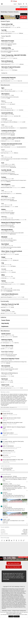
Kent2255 (17, 254)
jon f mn (18, 27)
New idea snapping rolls (5, 27)
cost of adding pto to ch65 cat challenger (9, 122)
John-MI (4, 401)
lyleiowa (25, 394)
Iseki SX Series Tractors (5, 193)
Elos (10, 248)
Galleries (3, 317)
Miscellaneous (5, 331)
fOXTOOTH (15, 336)
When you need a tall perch (6, 33)
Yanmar (3, 281)
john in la (15, 58)
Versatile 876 (3, 272)
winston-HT (12, 398)
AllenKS (12, 400)
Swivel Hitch (3, 307)
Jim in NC (8, 394)
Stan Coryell (12, 226)
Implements (4, 326)
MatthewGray (18, 193)
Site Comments (5, 366)
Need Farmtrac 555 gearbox (6, 297)
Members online (5, 392)
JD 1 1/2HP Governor (5, 342)
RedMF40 (7, 398)
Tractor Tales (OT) (6, 36)
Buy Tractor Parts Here (14, 563)
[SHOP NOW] (21, 9)
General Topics (5, 21)
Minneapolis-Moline (7, 229)
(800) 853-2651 (23, 6)
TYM (2, 263)
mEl (6, 396)
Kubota (3, 209)
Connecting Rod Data (8, 468)
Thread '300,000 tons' (8, 413)
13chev (4, 400)
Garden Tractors (6, 333)
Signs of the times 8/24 (5, 80)
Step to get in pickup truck (6, 388)
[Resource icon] (1, 468)
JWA (4, 394)
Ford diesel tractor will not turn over (8, 166)
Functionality (5, 301)
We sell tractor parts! (8, 573)
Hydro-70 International (5, 147)
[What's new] (23, 4)
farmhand (9, 400)
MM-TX (18, 396)
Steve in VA (20, 80)
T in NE (22, 297)
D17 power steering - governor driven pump (9, 97)
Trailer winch (3, 58)
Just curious (5, 455)
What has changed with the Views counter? (9, 369)
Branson (3, 107)
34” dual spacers (4, 260)
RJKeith (11, 394)
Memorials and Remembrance (9, 373)
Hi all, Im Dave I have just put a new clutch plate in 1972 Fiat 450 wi (14, 158)
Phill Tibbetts (14, 70)
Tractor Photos (5, 320)
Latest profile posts (6, 474)
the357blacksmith (13, 200)
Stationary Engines (6, 339)
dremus (14, 399)
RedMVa (16, 398)
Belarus (3, 101)
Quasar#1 (7, 404)
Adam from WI (12, 234)
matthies (5, 399)
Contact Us (4, 73)
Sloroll (3, 403)
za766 (2, 400)
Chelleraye (21, 33)
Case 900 (2, 348)
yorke (9, 519)
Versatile (3, 269)
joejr (24, 403)
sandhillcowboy (21, 395)
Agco (2, 88)
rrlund (13, 278)
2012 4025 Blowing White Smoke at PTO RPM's (10, 219)
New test (2, 382)
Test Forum (4, 379)
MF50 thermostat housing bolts (7, 225)
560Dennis (10, 45)
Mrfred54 (15, 476)
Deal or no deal (4, 116)
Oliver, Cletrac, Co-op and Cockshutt (11, 251)
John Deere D (12, 104)
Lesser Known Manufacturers (9, 294)
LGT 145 (2, 336)
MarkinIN (2, 404)
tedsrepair (22, 396)
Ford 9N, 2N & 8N (6, 170)
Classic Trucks (5, 385)
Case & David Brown (7, 113)
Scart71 (11, 348)
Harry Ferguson (5, 184)
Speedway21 (24, 533)
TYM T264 (3, 266)
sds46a (10, 395)
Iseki (2, 190)
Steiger (3, 257)
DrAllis (8, 98)
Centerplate (23, 399)
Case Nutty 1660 (17, 116)
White (3, 275)
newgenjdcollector (23, 127)
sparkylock (3, 398)
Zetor (2, 287)
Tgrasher (20, 398)
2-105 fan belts (4, 278)
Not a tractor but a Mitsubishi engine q (8, 240)
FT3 (25, 219)
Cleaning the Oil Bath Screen (6, 187)
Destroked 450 (13, 167)
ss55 (21, 91)
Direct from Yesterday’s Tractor (10, 358)
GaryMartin (18, 401)
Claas (2, 125)
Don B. (11, 241)
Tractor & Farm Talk (7, 24)
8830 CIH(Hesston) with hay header (8, 133)
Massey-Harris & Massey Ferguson (11, 222)
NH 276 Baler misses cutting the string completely (11, 247)
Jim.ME (23, 122)
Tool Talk (3, 30)
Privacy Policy (10, 595)
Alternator (3, 313)
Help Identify (5, 323)
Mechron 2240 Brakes (5, 206)
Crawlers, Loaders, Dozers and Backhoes (12, 138)
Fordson (3, 177)
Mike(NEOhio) (15, 395)
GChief (10, 370)
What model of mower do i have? (7, 199)
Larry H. (8, 401)
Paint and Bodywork (7, 61)
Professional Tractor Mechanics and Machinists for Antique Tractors (14, 361)
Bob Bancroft (17, 141)
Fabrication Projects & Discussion (10, 67)
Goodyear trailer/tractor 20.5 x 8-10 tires (9, 354)
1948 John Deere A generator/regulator (8, 43)
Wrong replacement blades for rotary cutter (9, 51)
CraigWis (4, 519)
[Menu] (1, 4)
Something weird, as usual (6, 284)
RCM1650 (15, 394)
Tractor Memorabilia (7, 345)
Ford (2, 163)
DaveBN (16, 403)
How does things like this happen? (8, 212)
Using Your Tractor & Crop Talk (10, 304)
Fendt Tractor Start (4, 152)
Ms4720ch (21, 110)
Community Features (8, 77)
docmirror (12, 213)
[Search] (26, 4)
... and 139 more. (4, 405)
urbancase (21, 64)
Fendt (2, 150)
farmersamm (5, 483)
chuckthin (15, 396)
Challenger (4, 119)
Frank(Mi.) (18, 399)
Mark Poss (16, 342)
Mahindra (4, 216)
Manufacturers (5, 85)
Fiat (2, 155)
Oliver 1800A (3, 254)
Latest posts (4, 439)
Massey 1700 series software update (8, 91)
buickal (16, 206)
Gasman (7, 403)
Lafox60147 (5, 492)
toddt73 (9, 52)
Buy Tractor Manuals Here (13, 567)
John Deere (4, 196)
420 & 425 (3, 104)
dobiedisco (22, 284)
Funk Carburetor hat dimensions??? (8, 173)
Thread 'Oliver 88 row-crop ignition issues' (13, 422)
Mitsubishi (4, 237)
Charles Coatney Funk (14, 174)
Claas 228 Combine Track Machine (7, 127)
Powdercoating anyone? (6, 64)
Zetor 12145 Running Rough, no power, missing (10, 290)
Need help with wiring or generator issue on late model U (12, 232)
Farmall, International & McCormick (11, 144)
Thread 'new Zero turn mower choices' (12, 418)
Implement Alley (6, 48)
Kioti (2, 203)
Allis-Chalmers (5, 94)
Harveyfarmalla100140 (21, 147)
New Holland (5, 244)
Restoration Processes (7, 41)
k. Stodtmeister (9, 291)
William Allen (9, 399)
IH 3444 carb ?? (4, 141)
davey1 (7, 160)
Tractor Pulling (5, 310)
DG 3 (15, 313)
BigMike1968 (11, 403)
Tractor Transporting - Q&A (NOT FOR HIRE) (13, 55)
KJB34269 (23, 187)
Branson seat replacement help (7, 110)
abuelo (2, 394)
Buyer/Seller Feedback (7, 351)
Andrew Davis (13, 401)
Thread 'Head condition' (8, 433)
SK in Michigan (20, 394)
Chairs (2, 70)
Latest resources (5, 466)
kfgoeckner (10, 396)
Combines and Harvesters (8, 130)
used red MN (3, 395)
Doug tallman (3, 376)
